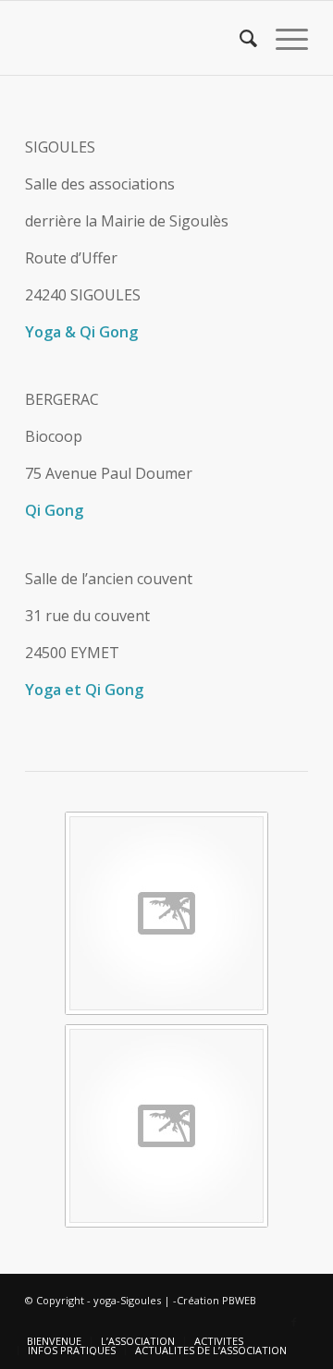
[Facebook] (294, 1322)
